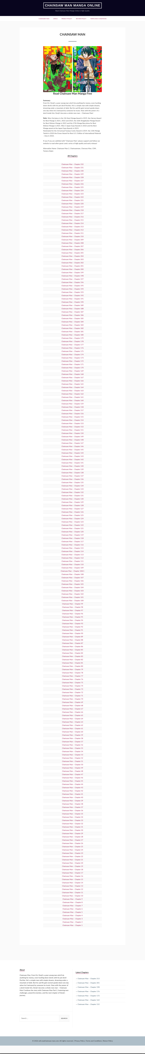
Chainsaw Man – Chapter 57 (72, 742)
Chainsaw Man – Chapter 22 (72, 856)
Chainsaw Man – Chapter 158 (73, 407)
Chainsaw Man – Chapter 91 (72, 630)
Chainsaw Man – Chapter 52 (72, 758)
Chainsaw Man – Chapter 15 (72, 879)
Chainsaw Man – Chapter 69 (72, 702)
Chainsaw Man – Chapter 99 (72, 604)
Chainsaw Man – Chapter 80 (72, 666)
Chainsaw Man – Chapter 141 (73, 463)
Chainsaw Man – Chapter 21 (72, 860)
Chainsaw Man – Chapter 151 (73, 430)
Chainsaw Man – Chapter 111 (73, 561)
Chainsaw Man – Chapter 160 (73, 400)
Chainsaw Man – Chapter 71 (72, 696)
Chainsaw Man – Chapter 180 (73, 335)
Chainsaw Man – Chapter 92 (72, 627)
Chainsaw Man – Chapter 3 (73, 919)
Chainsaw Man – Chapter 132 (73, 492)
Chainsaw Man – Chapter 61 (72, 728)
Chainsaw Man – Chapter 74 (72, 686)
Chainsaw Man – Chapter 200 (73, 269)
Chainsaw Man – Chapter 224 (73, 190)
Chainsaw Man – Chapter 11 (72, 892)
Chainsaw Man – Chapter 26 (72, 843)
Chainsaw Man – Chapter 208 (73, 243)
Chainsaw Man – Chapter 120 (73, 532)
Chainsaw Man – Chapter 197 (73, 279)
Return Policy (81, 18)
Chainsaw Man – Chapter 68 (72, 705)
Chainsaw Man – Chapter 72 (72, 692)
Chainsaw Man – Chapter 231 (73, 167)
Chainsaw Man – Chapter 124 (73, 518)
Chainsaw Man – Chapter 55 (72, 748)
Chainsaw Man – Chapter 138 (73, 473)
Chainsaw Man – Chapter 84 (72, 653)
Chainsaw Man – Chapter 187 (73, 312)
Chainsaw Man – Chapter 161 (73, 397)
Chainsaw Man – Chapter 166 (73, 381)
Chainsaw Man (44, 18)
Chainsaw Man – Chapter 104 (73, 587)
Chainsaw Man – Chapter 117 (73, 541)
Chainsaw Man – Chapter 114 (73, 551)
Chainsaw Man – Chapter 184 (73, 322)
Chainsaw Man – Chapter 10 (72, 896)
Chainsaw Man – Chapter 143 (73, 456)
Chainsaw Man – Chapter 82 (72, 660)
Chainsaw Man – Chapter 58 (72, 738)
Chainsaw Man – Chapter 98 (72, 607)
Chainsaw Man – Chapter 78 (72, 673)
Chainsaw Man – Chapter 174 (73, 354)
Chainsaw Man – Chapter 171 (73, 364)
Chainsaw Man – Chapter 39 (72, 801)
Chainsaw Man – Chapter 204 (73, 256)
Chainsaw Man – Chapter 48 (72, 771)
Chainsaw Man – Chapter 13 (72, 886)
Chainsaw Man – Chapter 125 (73, 515)
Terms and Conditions (98, 18)
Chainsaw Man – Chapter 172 (73, 361)
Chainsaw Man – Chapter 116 (73, 545)
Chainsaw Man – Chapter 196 (73, 282)
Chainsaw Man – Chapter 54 (72, 751)
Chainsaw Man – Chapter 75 (72, 682)
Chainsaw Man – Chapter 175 (73, 351)
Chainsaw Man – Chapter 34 (72, 817)
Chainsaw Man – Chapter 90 (72, 633)
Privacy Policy (67, 18)
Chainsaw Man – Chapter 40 (72, 797)
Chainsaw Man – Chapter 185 (73, 318)
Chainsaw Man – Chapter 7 (73, 906)
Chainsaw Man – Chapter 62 (72, 725)
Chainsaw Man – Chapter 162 (73, 394)
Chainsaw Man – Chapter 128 (73, 505)
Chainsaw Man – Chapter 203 (73, 259)
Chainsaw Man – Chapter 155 (73, 417)
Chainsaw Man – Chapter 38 (72, 804)
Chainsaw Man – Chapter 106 (73, 581)
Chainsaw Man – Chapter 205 (73, 253)
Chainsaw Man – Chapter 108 (73, 574)
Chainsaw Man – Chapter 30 (72, 830)
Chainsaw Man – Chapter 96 (72, 614)
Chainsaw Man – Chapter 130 (73, 499)
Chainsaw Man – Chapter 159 (73, 404)
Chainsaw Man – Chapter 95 (72, 617)
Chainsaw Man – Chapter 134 (73, 486)
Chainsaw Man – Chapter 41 (72, 794)
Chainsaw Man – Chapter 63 (72, 722)
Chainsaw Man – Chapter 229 (73, 174)
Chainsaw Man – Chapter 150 (73, 433)
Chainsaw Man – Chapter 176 (73, 348)
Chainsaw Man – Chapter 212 (73, 230)
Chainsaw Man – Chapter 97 (72, 610)
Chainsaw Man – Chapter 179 (73, 338)
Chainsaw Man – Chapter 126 (73, 512)
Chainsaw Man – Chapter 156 (73, 414)
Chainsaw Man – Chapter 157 (73, 410)
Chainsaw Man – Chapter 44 (72, 784)
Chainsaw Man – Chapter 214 (73, 223)
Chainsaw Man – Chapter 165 (73, 384)
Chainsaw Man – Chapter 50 (72, 764)
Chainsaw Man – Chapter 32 (72, 824)
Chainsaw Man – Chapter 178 (73, 341)
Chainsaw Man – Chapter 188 (73, 309)
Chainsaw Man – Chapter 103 (73, 591)
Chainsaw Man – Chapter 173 (73, 358)
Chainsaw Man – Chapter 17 (72, 873)
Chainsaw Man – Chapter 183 (73, 325)
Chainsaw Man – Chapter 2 (73, 922)
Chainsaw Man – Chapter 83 (72, 656)
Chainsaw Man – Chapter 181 (73, 331)
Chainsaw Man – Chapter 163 (73, 391)
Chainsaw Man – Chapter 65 (72, 715)
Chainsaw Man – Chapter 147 (73, 443)
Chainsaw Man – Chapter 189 (73, 305)
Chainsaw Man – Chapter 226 (73, 184)
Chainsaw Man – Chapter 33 (72, 820)
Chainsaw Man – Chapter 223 (73, 194)
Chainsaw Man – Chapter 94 (72, 620)
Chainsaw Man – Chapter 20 (72, 863)
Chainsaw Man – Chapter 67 (72, 709)
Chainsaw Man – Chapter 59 (72, 735)
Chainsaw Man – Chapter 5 (73, 912)
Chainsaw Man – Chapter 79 (72, 669)
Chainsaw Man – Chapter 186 (73, 315)
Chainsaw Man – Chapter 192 (73, 295)
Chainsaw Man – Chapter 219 (73, 207)
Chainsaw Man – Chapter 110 (73, 564)
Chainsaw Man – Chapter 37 (72, 807)
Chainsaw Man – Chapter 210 (73, 236)
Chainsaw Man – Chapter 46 (72, 778)
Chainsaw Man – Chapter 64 (72, 719)
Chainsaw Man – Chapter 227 (73, 181)
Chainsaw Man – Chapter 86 (72, 646)
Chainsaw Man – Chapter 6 (73, 909)
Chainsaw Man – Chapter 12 (72, 889)
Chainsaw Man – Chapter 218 (73, 210)
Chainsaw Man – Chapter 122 (73, 525)
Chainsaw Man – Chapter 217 (73, 213)
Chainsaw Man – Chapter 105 (73, 584)
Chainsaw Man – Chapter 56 (72, 745)
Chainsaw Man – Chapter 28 (72, 837)
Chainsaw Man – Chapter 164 (73, 387)
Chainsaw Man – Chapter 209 (73, 240)
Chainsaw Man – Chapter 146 (73, 446)
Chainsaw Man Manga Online (72, 5)
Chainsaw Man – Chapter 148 (73, 440)
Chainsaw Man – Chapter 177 (73, 345)
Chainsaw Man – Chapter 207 (73, 246)
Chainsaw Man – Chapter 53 (72, 755)
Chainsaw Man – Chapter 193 (73, 292)
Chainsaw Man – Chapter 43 (72, 787)
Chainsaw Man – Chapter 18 (72, 869)
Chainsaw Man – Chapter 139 (73, 469)
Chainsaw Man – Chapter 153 (73, 423)
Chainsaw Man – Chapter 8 (73, 902)
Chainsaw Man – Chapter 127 (73, 509)
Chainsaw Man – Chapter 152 (73, 427)
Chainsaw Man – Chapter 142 (73, 459)
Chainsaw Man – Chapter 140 (73, 466)
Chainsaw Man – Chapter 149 (73, 436)
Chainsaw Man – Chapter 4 (73, 915)
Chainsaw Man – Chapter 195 (73, 286)
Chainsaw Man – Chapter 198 (73, 276)
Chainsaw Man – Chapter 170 (73, 368)
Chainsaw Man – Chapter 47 (72, 774)
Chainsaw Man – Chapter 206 (73, 249)
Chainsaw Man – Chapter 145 (73, 450)
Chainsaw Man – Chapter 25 (72, 847)
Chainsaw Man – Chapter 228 (73, 177)
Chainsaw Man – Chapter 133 (73, 489)
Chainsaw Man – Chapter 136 (73, 479)
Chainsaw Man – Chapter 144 (73, 453)
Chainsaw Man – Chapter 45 (72, 781)
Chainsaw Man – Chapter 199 (73, 272)
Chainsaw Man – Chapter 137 (73, 476)
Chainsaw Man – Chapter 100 (73, 600)
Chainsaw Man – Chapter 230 (73, 171)
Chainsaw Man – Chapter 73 (72, 689)
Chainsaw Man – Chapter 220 (73, 204)
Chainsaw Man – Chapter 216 (73, 217)
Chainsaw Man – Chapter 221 (73, 200)
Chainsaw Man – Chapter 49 (72, 768)
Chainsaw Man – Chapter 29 (72, 833)
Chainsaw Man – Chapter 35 (72, 814)
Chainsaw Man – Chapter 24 (72, 850)
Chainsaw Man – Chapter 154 (73, 420)
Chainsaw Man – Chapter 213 (73, 227)
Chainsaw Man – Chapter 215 (73, 220)
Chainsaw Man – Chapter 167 (73, 377)
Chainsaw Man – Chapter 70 (72, 699)
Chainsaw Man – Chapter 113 (73, 555)
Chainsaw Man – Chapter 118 (73, 538)
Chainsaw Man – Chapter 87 (72, 643)
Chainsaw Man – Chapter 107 (73, 578)
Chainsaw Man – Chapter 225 (73, 187)
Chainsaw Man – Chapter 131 (73, 496)
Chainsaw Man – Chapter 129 (73, 502)
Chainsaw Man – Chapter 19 (72, 866)
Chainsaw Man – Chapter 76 (72, 679)
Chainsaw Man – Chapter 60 (72, 732)
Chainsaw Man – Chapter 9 (73, 899)
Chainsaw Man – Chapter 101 (73, 597)
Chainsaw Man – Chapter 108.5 (72, 571)
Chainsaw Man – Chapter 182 (73, 328)
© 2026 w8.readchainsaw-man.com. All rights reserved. (52, 1041)
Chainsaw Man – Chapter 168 (73, 374)
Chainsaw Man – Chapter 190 (73, 302)
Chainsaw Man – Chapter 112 (73, 558)
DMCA (55, 18)
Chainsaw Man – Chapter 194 (73, 289)
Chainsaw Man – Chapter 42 (72, 791)
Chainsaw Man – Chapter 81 (72, 663)
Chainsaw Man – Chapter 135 (73, 482)
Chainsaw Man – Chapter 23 (72, 853)
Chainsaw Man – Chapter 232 (73, 164)
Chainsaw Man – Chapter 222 (73, 197)
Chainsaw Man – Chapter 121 (73, 528)
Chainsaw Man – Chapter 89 (72, 637)
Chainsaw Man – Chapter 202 (73, 263)
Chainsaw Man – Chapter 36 (72, 810)
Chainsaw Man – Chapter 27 (72, 840)
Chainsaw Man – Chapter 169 (73, 371)
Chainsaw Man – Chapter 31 (72, 827)
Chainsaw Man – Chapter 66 (72, 712)
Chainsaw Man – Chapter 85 (72, 650)
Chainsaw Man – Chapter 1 (73, 925)
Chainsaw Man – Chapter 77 (72, 676)
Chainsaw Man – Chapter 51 (72, 761)
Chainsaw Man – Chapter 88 (72, 640)
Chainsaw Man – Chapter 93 (72, 623)
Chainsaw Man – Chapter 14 (72, 883)
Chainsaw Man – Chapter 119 (73, 535)
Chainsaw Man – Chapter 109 (73, 568)
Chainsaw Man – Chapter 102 (73, 594)
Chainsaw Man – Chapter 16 (72, 876)
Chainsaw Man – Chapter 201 (73, 266)
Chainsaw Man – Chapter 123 (73, 522)
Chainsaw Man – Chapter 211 (73, 233)
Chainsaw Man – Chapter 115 (73, 548)
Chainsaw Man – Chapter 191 (73, 299)
